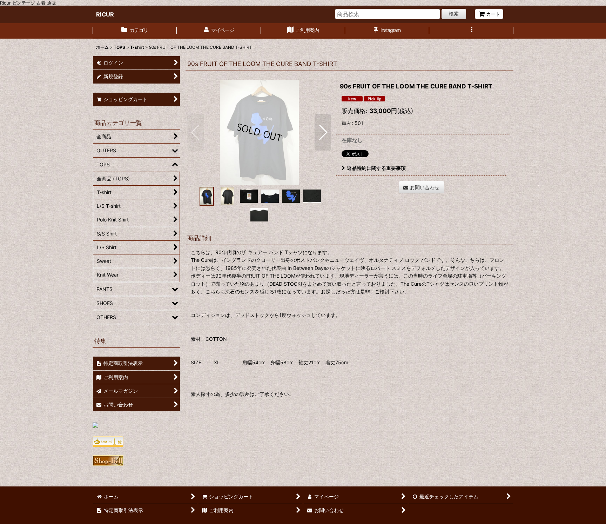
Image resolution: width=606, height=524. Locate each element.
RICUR (105, 14)
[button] (471, 31)
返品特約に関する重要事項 (376, 168)
